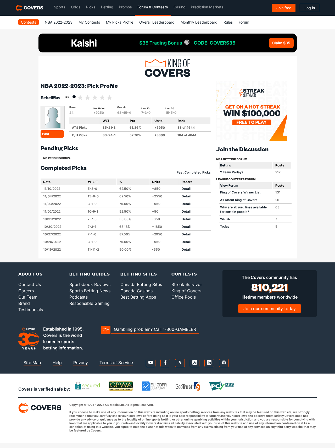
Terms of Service (116, 362)
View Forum (229, 185)
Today (225, 226)
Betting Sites (138, 274)
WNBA (225, 219)
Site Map (32, 362)
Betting (225, 165)
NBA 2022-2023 (58, 22)
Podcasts (78, 297)
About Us (30, 274)
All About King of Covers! (239, 200)
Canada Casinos (136, 290)
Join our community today (269, 308)
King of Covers (186, 290)
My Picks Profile (119, 22)
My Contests (89, 22)
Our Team (27, 297)
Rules (228, 22)
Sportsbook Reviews (89, 284)
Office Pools (183, 297)
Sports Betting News (89, 290)
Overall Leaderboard (157, 22)
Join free (283, 8)
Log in (309, 8)
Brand (24, 303)
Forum (244, 22)
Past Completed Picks (194, 172)
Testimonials (30, 309)
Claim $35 (281, 43)
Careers (26, 290)
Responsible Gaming (89, 303)
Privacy (80, 362)
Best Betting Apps (138, 297)
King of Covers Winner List (240, 192)
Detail (186, 189)
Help (57, 362)
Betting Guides (89, 274)
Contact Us (29, 284)
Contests (28, 22)
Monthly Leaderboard (199, 22)
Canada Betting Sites (141, 284)
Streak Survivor (186, 284)
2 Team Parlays (231, 172)
